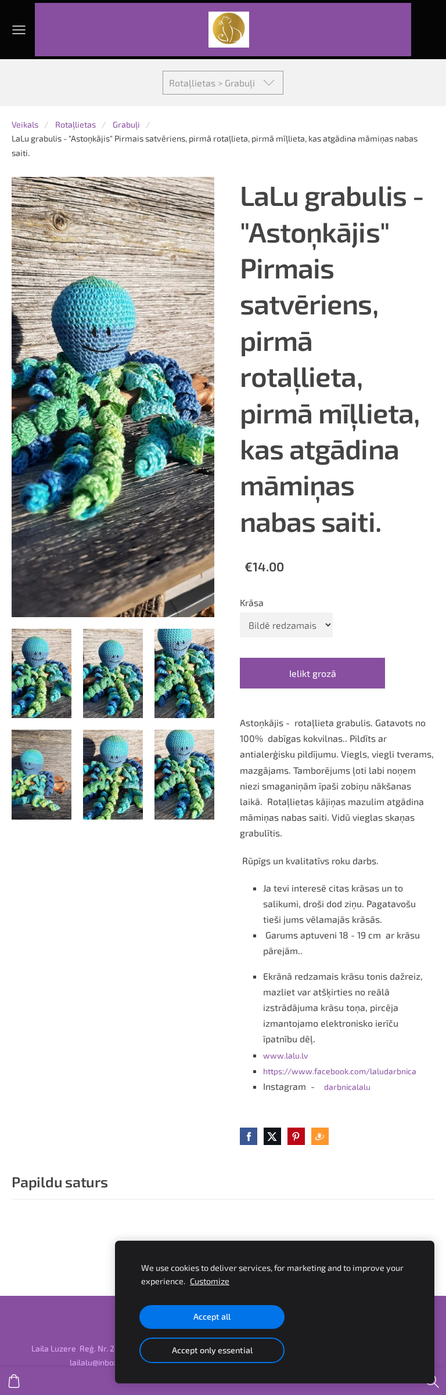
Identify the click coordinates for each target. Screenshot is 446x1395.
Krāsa (252, 602)
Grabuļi (126, 124)
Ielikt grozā (312, 673)
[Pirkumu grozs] (14, 1381)
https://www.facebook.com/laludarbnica (339, 1071)
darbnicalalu (347, 1087)
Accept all (212, 1316)
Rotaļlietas (75, 124)
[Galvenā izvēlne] (19, 30)
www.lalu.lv (285, 1055)
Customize (209, 1281)
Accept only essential (212, 1350)
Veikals (25, 124)
